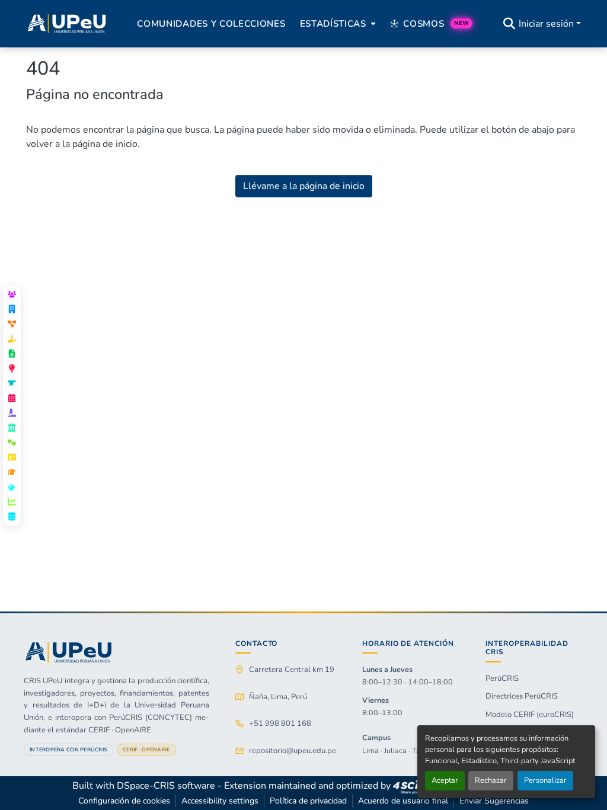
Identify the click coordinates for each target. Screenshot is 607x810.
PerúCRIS (502, 678)
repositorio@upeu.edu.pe (292, 750)
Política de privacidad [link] (308, 800)
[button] (66, 24)
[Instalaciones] (12, 427)
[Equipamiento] (12, 412)
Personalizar (545, 780)
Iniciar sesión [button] (547, 23)
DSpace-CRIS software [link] (166, 785)
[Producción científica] (12, 353)
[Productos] (12, 383)
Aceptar (445, 780)
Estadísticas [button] (333, 24)
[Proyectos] (12, 323)
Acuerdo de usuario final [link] (403, 800)
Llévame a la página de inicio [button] (304, 186)
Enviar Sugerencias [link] (494, 800)
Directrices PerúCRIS (521, 696)
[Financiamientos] (12, 338)
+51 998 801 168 (280, 723)
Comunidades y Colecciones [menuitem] (211, 24)
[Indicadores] (12, 501)
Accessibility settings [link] (219, 800)
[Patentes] (12, 368)
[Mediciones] (12, 486)
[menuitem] (337, 23)
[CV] (12, 457)
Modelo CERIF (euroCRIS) (529, 714)
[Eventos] (12, 397)
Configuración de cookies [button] (124, 800)
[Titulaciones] (12, 472)
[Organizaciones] (12, 309)
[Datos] (12, 516)
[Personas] (12, 294)
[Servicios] (12, 442)
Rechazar (491, 780)
